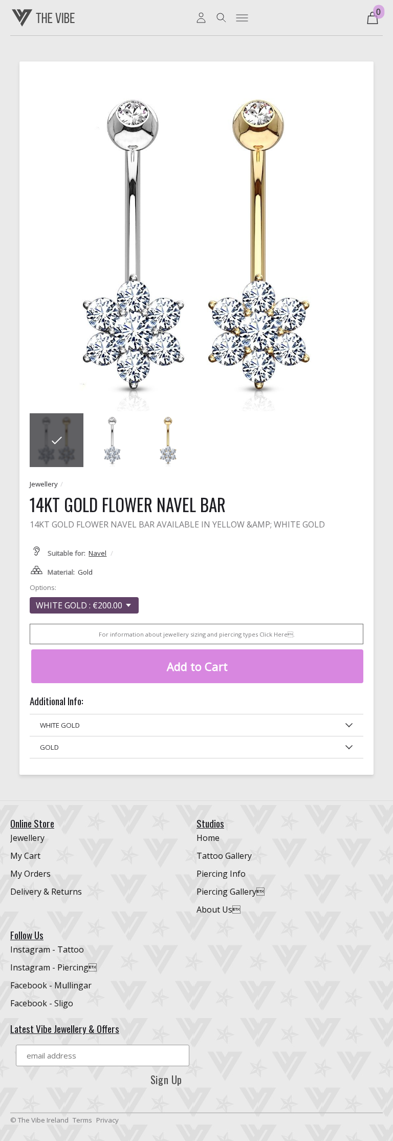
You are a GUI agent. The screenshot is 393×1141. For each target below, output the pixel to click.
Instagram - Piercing (53, 967)
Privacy (107, 1120)
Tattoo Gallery (224, 855)
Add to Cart (197, 666)
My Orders (30, 873)
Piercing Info (221, 873)
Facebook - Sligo (41, 1003)
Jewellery (44, 484)
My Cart (25, 855)
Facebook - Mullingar (51, 985)
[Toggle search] (221, 18)
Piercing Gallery (230, 891)
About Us (218, 909)
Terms (82, 1120)
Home (208, 837)
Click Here (276, 634)
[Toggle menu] (242, 18)
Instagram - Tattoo (47, 949)
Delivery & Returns (46, 891)
